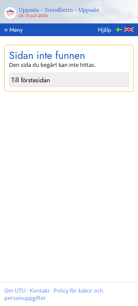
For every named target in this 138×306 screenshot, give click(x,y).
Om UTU (15, 290)
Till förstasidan (30, 80)
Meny (13, 29)
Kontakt (40, 290)
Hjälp (104, 29)
